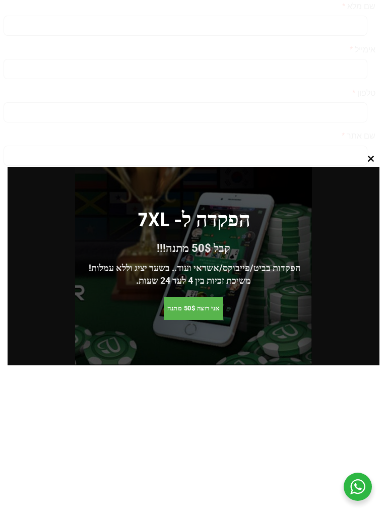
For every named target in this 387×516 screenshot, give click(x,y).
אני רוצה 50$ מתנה (193, 308)
